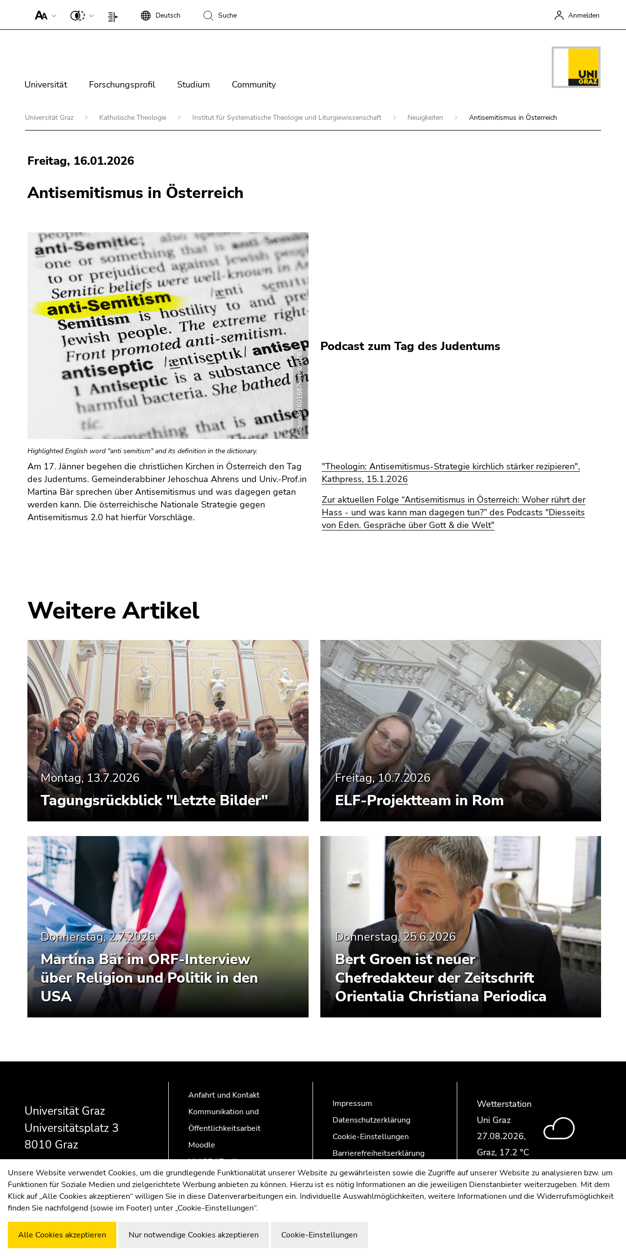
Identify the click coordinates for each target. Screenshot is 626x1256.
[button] (43, 14)
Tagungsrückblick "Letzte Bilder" (154, 801)
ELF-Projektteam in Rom (419, 801)
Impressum (352, 1103)
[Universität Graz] (576, 68)
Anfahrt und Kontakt (224, 1095)
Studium (193, 84)
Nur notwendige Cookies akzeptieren (194, 1235)
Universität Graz (50, 117)
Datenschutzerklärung (371, 1120)
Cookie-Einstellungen (371, 1136)
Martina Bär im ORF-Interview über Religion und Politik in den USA (149, 978)
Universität (45, 84)
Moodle (201, 1145)
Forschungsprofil (122, 84)
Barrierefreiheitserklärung (379, 1153)
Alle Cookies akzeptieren (62, 1235)
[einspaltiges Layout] (115, 14)
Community (254, 84)
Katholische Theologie (133, 117)
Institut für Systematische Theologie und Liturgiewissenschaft (287, 117)
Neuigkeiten (426, 117)
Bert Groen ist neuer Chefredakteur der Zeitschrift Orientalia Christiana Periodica (441, 978)
